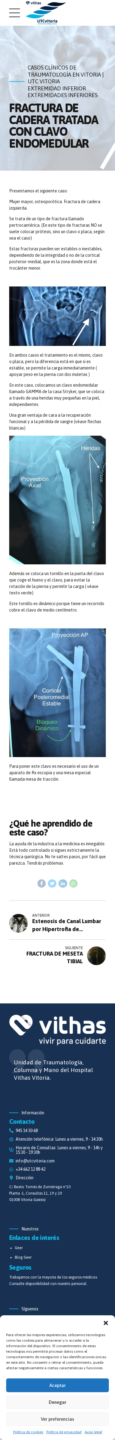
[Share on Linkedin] (63, 883)
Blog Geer (23, 1257)
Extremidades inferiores (63, 95)
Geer (19, 1248)
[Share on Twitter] (52, 883)
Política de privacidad (64, 1432)
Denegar (57, 1402)
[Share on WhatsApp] (73, 883)
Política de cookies (28, 1432)
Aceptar (57, 1385)
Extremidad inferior (57, 88)
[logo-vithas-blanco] (57, 1030)
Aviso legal (93, 1432)
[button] (106, 1323)
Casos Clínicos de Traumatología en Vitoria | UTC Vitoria (66, 74)
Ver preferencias (57, 1419)
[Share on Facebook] (41, 883)
